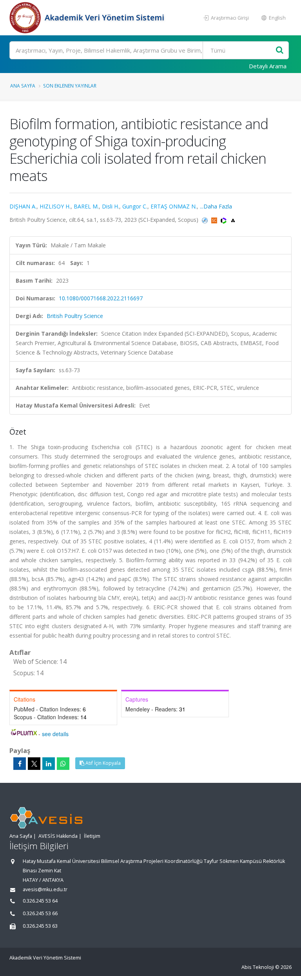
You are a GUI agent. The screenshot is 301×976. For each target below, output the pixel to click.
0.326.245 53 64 (40, 900)
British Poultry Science (75, 316)
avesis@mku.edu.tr (45, 889)
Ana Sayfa (22, 85)
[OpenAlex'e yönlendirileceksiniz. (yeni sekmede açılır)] (233, 219)
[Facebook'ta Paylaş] (19, 763)
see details (55, 734)
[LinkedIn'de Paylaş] (48, 763)
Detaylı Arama (267, 66)
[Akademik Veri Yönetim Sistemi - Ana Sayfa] (26, 17)
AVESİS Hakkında (58, 836)
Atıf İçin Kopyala (102, 763)
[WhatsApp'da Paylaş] (63, 763)
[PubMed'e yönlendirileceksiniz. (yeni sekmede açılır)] (205, 219)
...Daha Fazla (216, 206)
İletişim (92, 836)
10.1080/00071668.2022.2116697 (101, 298)
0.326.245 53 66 (40, 913)
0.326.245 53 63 (40, 926)
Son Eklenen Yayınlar (69, 85)
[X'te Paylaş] (34, 763)
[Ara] (279, 50)
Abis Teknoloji (257, 967)
